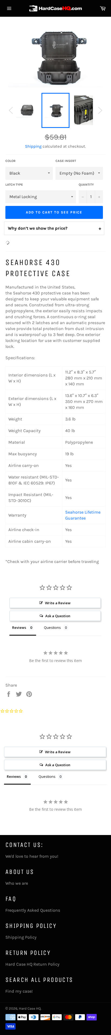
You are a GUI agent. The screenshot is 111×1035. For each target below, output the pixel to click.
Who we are (16, 883)
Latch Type (14, 184)
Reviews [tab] (19, 627)
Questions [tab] (52, 627)
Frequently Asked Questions (32, 910)
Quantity (86, 184)
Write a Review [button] (58, 602)
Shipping (33, 146)
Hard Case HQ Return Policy (32, 964)
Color (10, 161)
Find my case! (19, 991)
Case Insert (66, 161)
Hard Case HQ (30, 1008)
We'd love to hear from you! (31, 856)
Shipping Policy (21, 937)
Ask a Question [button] (57, 615)
